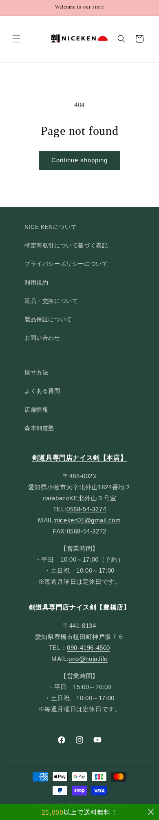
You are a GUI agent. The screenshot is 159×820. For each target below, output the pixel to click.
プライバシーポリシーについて (66, 263)
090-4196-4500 (88, 647)
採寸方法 (36, 372)
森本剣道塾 (39, 428)
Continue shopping (79, 160)
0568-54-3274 (86, 509)
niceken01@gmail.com (88, 520)
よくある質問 (42, 391)
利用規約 (36, 282)
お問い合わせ (42, 337)
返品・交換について (51, 301)
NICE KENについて (50, 227)
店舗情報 (36, 409)
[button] (16, 39)
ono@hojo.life (88, 658)
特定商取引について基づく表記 (66, 245)
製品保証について (48, 319)
